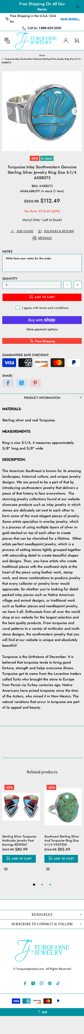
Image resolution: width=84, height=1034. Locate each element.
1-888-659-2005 (50, 28)
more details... (70, 19)
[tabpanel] (21, 832)
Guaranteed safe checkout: (25, 355)
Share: (7, 376)
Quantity (9, 278)
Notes (7, 251)
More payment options (42, 329)
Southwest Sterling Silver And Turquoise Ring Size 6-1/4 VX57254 (61, 840)
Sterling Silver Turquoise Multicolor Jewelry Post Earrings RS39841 (19, 840)
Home (42, 55)
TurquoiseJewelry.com (36, 40)
